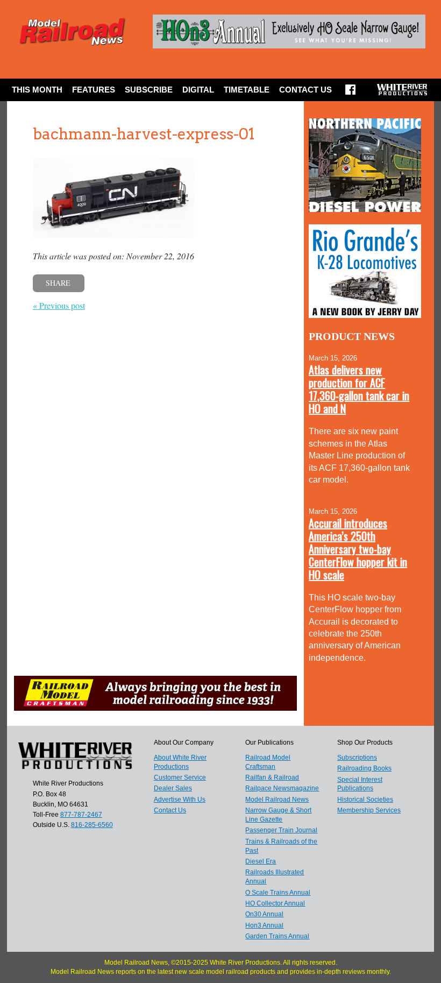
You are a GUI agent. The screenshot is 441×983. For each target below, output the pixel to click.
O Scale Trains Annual (277, 892)
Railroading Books (364, 768)
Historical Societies (365, 799)
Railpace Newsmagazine (282, 788)
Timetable (246, 89)
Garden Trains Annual (277, 936)
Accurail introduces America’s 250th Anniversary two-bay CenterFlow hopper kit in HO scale (358, 549)
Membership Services (369, 810)
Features (93, 89)
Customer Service (180, 777)
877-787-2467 (81, 814)
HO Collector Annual (275, 903)
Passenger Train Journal (281, 830)
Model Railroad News (277, 799)
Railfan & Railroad (272, 777)
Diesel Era (260, 861)
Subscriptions (357, 757)
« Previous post (59, 305)
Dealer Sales (173, 788)
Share (58, 283)
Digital (198, 89)
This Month (37, 89)
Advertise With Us (179, 799)
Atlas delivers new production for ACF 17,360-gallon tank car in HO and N (359, 389)
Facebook (350, 93)
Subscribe (149, 89)
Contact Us (305, 89)
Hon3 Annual (264, 925)
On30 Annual (264, 914)
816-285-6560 (92, 825)
